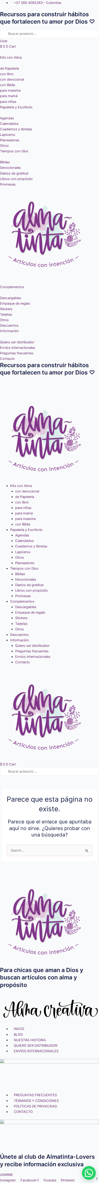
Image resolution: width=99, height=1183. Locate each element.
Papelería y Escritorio (26, 530)
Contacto (22, 662)
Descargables (25, 607)
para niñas (23, 508)
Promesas (23, 596)
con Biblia (22, 524)
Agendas (22, 535)
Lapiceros (22, 552)
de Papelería (24, 497)
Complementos (22, 601)
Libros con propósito (31, 590)
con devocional (27, 491)
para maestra (25, 519)
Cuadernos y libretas (31, 546)
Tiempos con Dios (24, 568)
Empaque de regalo (30, 612)
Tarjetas (21, 624)
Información (19, 640)
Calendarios (24, 541)
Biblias (20, 574)
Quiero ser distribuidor (32, 646)
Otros (19, 557)
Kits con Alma (21, 486)
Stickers (21, 618)
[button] (49, 383)
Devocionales (25, 579)
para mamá (24, 513)
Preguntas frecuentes (32, 651)
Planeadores (25, 563)
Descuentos (19, 635)
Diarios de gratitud (29, 585)
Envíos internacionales (32, 657)
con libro (22, 502)
